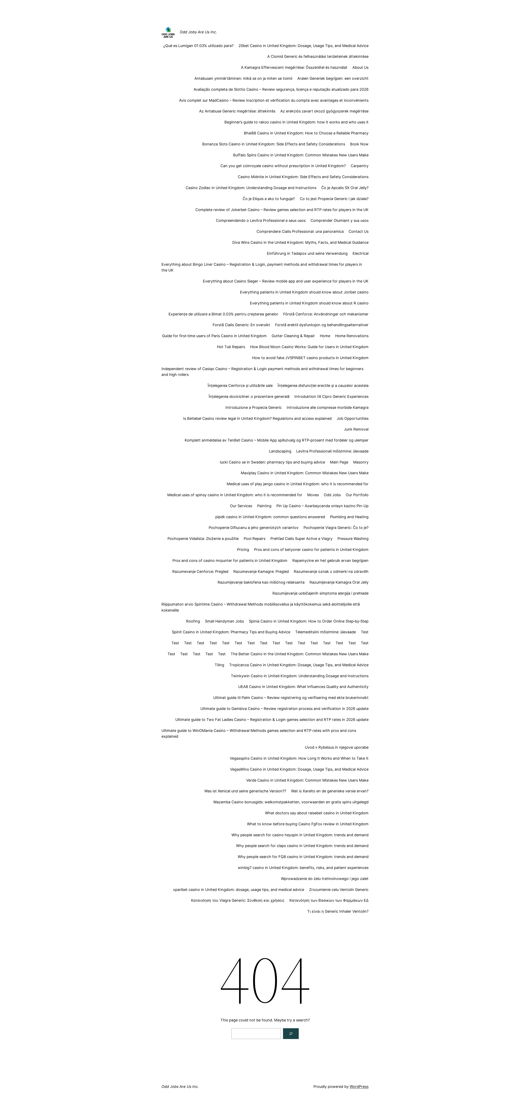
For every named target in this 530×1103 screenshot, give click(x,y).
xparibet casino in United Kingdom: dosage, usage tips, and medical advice (238, 889)
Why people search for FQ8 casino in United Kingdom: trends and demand (303, 856)
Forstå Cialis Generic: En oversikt (241, 325)
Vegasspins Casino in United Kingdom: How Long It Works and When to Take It (299, 758)
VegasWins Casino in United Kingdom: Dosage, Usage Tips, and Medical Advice (299, 769)
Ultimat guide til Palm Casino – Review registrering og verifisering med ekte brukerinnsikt (291, 697)
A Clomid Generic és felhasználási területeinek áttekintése (318, 56)
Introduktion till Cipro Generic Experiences (331, 396)
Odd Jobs (332, 495)
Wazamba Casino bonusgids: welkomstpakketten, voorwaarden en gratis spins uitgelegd (291, 802)
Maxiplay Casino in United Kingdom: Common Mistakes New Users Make (305, 473)
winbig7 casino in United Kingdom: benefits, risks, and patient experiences (303, 867)
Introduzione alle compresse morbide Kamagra (328, 407)
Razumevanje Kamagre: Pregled (261, 571)
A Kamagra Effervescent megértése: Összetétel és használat (294, 67)
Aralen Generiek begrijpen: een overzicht (333, 78)
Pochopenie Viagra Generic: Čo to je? (336, 527)
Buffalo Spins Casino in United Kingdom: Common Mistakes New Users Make (301, 155)
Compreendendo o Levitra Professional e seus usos (261, 220)
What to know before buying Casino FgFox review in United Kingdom (308, 824)
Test (365, 632)
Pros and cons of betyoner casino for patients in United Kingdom (311, 549)
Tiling (219, 665)
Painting (264, 506)
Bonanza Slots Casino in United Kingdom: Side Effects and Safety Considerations (273, 144)
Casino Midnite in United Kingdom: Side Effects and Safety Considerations (303, 177)
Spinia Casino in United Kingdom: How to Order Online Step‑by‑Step (309, 621)
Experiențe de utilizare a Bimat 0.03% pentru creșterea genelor (223, 314)
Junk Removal (356, 429)
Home (325, 336)
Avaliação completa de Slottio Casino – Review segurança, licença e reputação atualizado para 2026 (281, 89)
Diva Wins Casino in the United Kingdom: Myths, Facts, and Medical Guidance (300, 242)
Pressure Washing (353, 538)
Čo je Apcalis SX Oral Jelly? (345, 188)
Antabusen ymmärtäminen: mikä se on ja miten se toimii (243, 78)
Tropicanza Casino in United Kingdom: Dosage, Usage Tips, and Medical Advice (299, 665)
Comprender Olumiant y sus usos (340, 220)
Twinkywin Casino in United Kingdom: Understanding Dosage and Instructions (300, 676)
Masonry (361, 462)
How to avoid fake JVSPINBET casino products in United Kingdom (310, 358)
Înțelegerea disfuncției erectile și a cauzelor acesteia (323, 385)
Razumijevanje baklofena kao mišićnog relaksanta (261, 582)
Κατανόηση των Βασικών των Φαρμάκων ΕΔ (329, 900)
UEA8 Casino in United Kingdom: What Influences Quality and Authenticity (303, 686)
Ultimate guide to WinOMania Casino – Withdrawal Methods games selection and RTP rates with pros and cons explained (258, 733)
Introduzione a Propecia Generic (253, 407)
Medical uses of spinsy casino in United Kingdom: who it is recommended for (234, 495)
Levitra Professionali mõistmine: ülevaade (332, 451)
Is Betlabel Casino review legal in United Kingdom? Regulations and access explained (257, 418)
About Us (360, 67)
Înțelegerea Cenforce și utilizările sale (240, 385)
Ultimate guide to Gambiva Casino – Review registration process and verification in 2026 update (284, 708)
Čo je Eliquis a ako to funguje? (269, 199)
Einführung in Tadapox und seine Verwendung (307, 253)
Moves (313, 495)
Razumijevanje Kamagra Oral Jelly (339, 582)
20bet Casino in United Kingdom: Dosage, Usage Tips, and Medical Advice (303, 45)
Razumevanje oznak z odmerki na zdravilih (331, 571)
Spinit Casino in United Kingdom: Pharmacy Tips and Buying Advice (231, 632)
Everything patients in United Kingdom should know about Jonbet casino (304, 292)
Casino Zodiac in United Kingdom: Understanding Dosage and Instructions (251, 188)
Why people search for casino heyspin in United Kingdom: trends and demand (300, 835)
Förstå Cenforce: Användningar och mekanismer (326, 314)
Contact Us (359, 231)
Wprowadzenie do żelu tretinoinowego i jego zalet (325, 878)
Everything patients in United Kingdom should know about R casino (309, 303)
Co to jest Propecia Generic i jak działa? (334, 199)
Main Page (339, 462)
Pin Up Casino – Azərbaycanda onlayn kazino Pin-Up (322, 506)
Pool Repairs (254, 538)
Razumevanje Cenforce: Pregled (200, 571)
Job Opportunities (353, 418)
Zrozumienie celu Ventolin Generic (339, 889)
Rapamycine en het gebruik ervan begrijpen (330, 560)
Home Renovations (352, 336)
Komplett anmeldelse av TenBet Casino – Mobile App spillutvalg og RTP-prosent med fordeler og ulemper (277, 440)
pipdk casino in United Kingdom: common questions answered (270, 517)
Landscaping (280, 451)
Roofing (193, 621)
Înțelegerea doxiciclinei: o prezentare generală (249, 396)
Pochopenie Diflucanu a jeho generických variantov (254, 527)
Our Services (241, 506)
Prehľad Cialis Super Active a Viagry (301, 538)
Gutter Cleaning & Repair (293, 336)
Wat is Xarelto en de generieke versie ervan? (330, 791)
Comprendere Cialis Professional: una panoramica (300, 231)
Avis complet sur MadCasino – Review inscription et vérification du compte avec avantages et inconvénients (274, 100)
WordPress (359, 1086)
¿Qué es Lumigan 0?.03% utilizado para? (198, 45)
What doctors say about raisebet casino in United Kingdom (317, 813)
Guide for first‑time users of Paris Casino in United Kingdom (214, 336)
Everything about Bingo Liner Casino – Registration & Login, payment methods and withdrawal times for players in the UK (261, 267)
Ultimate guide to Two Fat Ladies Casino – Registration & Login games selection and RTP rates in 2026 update (272, 719)
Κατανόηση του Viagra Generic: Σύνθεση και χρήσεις (237, 900)
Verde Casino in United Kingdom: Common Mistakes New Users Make (307, 780)
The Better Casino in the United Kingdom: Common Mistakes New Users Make (300, 654)
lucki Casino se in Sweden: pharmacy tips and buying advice (272, 462)
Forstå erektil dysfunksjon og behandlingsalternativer (322, 325)
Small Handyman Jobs (224, 621)
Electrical (361, 253)
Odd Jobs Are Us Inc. (198, 32)
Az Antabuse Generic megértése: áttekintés (237, 111)
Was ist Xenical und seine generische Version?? (245, 791)
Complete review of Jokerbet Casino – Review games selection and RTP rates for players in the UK (282, 210)
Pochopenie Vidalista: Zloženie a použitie (203, 538)
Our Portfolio (357, 495)
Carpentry (360, 166)
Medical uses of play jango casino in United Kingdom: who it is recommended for (298, 484)
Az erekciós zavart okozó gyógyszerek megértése (324, 111)
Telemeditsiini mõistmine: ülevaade (325, 632)
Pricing (243, 549)
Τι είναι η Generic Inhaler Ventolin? (338, 911)
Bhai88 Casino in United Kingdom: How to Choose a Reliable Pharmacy (306, 133)
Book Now (359, 144)
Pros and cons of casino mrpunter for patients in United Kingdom (229, 560)
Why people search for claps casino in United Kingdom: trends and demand (302, 846)
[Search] (291, 1033)
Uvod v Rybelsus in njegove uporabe (337, 747)
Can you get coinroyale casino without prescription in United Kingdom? (283, 166)
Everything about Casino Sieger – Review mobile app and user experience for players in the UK (286, 281)
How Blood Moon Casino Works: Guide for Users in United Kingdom (309, 347)
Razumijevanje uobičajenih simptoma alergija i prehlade (320, 593)
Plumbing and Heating (349, 517)
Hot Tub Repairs (231, 347)
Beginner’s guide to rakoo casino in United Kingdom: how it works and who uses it (296, 122)
